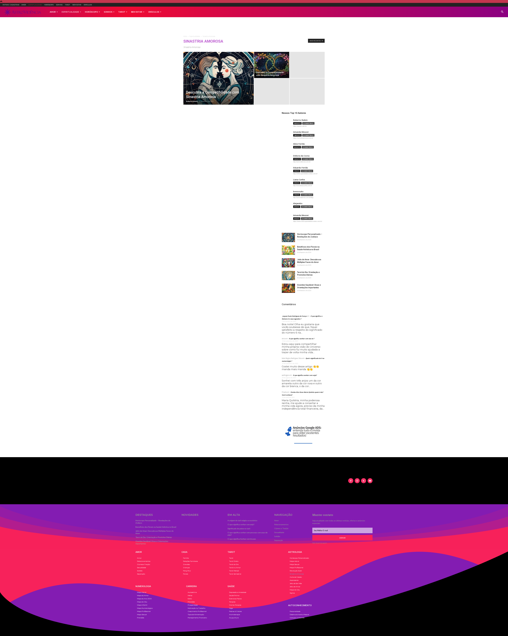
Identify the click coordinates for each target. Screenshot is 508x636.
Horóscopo (49, 5)
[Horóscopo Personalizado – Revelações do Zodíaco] (288, 237)
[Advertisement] (254, 26)
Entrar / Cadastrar (11, 5)
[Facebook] (350, 480)
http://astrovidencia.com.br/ (302, 162)
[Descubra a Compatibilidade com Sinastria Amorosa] (218, 82)
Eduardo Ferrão (300, 167)
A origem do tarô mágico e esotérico (242, 520)
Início (185, 36)
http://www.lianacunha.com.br (302, 185)
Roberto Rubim (192, 101)
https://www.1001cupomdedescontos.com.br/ (307, 221)
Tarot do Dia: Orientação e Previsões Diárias (153, 537)
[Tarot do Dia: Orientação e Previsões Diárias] (288, 275)
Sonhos (59, 5)
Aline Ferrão (299, 144)
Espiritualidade (35, 5)
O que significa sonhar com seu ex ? (301, 339)
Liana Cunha (299, 179)
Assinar (342, 538)
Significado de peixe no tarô (239, 528)
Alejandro (297, 203)
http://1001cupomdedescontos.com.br (305, 173)
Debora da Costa (301, 156)
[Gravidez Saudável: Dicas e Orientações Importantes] (288, 288)
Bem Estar (76, 5)
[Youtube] (370, 480)
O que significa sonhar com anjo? (305, 375)
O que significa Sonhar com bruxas (242, 539)
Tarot (67, 5)
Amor (23, 5)
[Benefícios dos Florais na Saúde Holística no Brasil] (288, 250)
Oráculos (88, 5)
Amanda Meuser (301, 132)
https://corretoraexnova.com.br (303, 138)
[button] (502, 11)
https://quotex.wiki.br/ (300, 126)
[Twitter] (363, 480)
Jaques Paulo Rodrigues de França (294, 316)
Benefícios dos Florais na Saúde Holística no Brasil (155, 527)
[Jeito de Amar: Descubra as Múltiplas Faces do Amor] (288, 262)
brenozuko (298, 191)
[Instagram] (357, 480)
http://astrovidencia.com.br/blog (303, 197)
